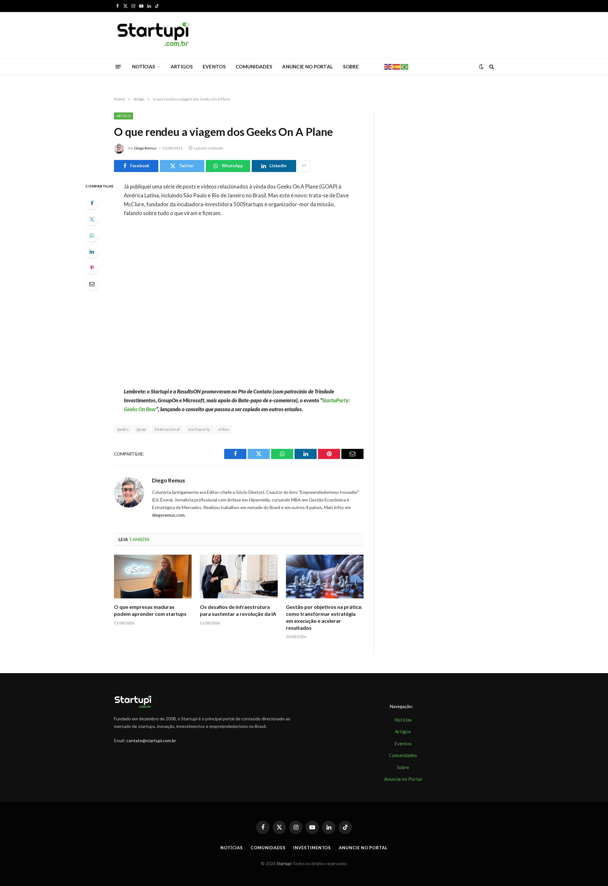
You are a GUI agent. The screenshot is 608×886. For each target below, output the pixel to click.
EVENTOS (214, 66)
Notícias (231, 847)
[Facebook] (92, 203)
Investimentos (312, 847)
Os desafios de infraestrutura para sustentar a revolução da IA (238, 610)
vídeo (223, 429)
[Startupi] (153, 35)
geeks (123, 429)
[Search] (491, 67)
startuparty (199, 429)
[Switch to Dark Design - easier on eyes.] (481, 66)
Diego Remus (145, 148)
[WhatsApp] (92, 235)
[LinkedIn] (92, 251)
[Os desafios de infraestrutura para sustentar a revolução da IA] (238, 576)
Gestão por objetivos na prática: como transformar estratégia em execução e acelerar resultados (324, 617)
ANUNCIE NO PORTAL (307, 66)
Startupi (284, 863)
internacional (167, 429)
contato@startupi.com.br (151, 740)
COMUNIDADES (254, 66)
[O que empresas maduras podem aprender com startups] (153, 576)
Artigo (123, 116)
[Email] (92, 283)
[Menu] (118, 66)
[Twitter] (92, 219)
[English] (388, 66)
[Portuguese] (405, 66)
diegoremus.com (168, 515)
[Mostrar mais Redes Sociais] (304, 166)
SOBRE (351, 66)
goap (141, 429)
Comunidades (267, 847)
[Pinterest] (92, 267)
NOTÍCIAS (143, 66)
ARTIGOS (182, 66)
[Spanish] (396, 66)
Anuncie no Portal (363, 847)
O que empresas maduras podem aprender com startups (150, 610)
